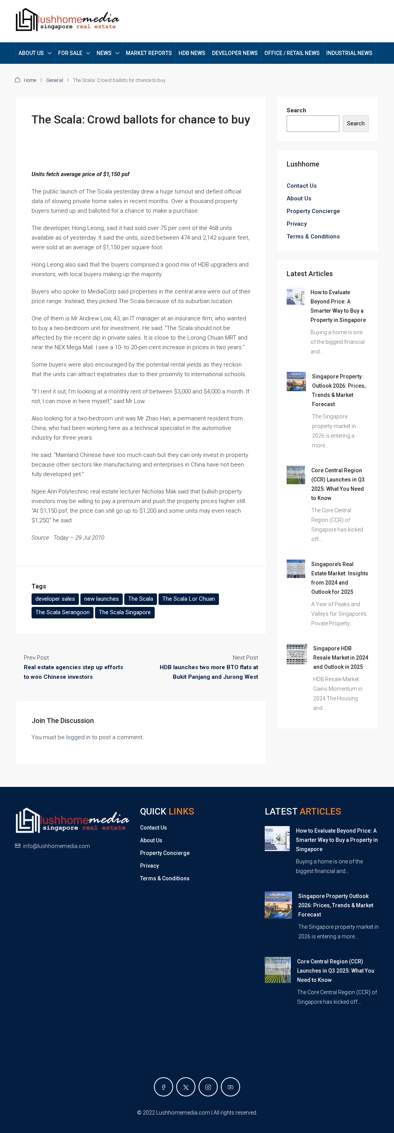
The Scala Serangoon (62, 612)
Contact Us (302, 185)
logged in (78, 737)
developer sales (55, 598)
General (54, 80)
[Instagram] (208, 1086)
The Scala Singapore (125, 612)
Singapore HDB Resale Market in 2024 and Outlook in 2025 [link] (340, 657)
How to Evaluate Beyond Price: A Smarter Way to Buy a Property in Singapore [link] (337, 840)
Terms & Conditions (313, 236)
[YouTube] (230, 1086)
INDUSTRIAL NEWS (349, 53)
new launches (101, 598)
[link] (295, 296)
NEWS (104, 53)
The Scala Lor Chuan (188, 598)
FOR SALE (70, 53)
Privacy (297, 223)
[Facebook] (163, 1086)
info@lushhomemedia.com (56, 846)
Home (30, 80)
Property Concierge (313, 211)
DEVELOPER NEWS (235, 53)
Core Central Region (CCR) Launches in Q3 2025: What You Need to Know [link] (335, 970)
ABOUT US (31, 53)
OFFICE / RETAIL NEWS (292, 53)
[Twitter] (185, 1086)
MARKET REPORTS (149, 53)
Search (296, 110)
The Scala (99, 191)
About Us (299, 198)
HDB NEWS (192, 53)
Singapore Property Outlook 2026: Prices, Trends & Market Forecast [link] (335, 905)
